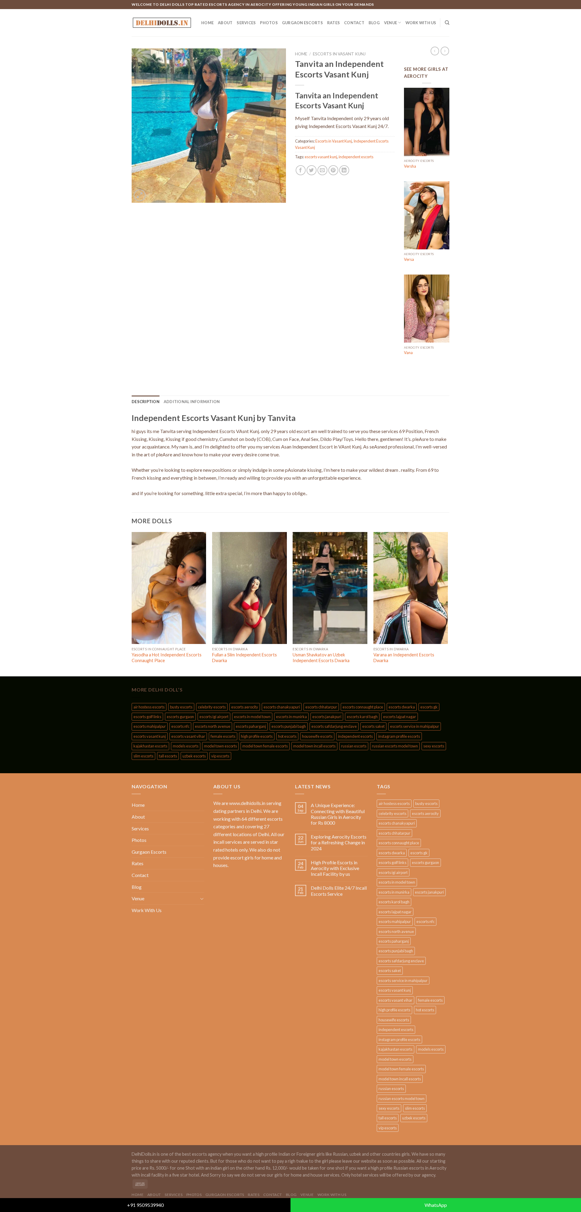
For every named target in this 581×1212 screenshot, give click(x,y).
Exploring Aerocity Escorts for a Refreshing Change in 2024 (338, 842)
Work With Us (420, 22)
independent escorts (356, 156)
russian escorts (353, 746)
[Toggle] (201, 898)
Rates (333, 22)
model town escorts (220, 746)
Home (207, 22)
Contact (354, 22)
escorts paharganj (251, 726)
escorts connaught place (363, 707)
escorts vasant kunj (321, 156)
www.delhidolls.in (247, 803)
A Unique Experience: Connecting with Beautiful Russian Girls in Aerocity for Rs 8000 (338, 814)
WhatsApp (436, 1205)
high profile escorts (257, 736)
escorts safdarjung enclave (334, 726)
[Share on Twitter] (312, 170)
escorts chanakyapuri (282, 707)
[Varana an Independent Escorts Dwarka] (410, 588)
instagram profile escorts (399, 736)
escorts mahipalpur (149, 726)
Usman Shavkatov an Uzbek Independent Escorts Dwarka (321, 657)
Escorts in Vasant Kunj (339, 53)
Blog (374, 22)
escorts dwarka (402, 707)
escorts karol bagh (362, 716)
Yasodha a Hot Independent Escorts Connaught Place (167, 657)
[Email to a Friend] (322, 170)
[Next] (447, 603)
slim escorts (143, 756)
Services (246, 22)
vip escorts (220, 756)
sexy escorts (433, 746)
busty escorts (181, 707)
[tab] (145, 402)
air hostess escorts (149, 707)
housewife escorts (317, 736)
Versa (409, 259)
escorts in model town (252, 716)
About (225, 22)
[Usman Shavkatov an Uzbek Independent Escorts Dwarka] (330, 588)
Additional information (192, 401)
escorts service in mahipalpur (414, 726)
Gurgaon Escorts (302, 22)
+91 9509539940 (145, 1205)
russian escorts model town (395, 746)
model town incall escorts (314, 746)
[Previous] (131, 603)
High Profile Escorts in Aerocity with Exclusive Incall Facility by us (335, 868)
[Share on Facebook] (301, 170)
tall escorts (168, 756)
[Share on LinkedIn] (344, 170)
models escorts (186, 746)
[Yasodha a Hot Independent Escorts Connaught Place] (169, 588)
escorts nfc (180, 726)
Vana (408, 352)
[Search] (447, 22)
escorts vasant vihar (188, 736)
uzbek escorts (194, 756)
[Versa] (426, 215)
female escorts (223, 736)
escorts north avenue (212, 726)
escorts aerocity (244, 707)
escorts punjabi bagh (288, 726)
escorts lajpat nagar (399, 716)
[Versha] (426, 122)
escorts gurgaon (180, 716)
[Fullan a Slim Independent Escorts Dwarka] (249, 588)
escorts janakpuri (326, 716)
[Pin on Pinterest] (333, 170)
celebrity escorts (212, 707)
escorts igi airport (213, 716)
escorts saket (373, 726)
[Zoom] (140, 195)
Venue (390, 22)
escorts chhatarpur (321, 707)
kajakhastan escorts (150, 746)
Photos (269, 22)
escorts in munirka (291, 716)
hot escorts (287, 736)
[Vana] (426, 308)
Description (145, 401)
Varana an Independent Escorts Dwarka (403, 657)
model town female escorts (265, 746)
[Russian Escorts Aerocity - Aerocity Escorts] (162, 23)
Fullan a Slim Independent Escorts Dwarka (244, 657)
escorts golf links (147, 716)
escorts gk (429, 707)
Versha (410, 166)
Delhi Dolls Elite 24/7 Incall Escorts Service (339, 890)
